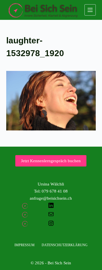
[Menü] (90, 10)
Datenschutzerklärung (65, 245)
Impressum (24, 245)
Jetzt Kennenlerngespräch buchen (51, 161)
